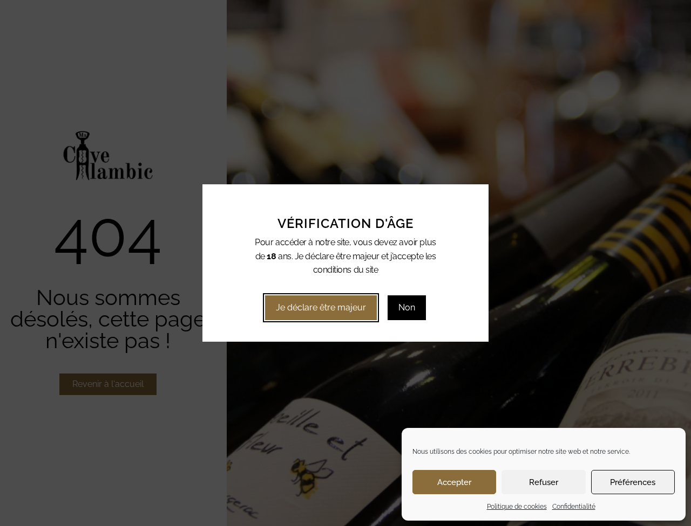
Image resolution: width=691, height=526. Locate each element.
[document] (345, 263)
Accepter (454, 482)
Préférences (632, 482)
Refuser (543, 482)
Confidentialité (573, 506)
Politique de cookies (517, 506)
